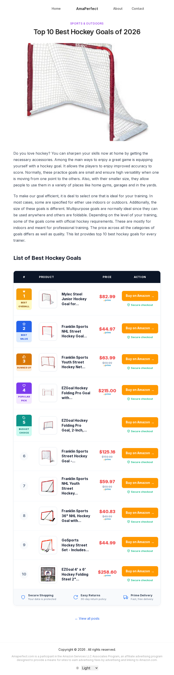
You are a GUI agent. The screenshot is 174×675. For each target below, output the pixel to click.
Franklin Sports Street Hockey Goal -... (75, 456)
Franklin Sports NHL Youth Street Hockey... (75, 486)
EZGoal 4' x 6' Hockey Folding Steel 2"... (75, 574)
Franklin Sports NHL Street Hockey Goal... (75, 331)
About (118, 8)
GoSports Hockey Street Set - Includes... (75, 545)
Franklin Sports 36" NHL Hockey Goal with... (76, 516)
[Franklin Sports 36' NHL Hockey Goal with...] (48, 516)
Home (56, 8)
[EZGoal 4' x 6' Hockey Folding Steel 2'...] (48, 574)
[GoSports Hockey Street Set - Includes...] (48, 545)
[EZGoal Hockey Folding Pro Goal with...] (48, 393)
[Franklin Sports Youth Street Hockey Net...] (48, 362)
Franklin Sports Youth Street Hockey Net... (75, 362)
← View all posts (87, 618)
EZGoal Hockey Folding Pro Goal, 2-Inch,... (75, 425)
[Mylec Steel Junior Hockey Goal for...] (48, 299)
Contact (138, 8)
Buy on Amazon (140, 296)
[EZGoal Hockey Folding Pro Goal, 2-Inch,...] (48, 425)
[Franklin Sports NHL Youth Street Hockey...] (48, 486)
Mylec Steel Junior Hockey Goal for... (74, 299)
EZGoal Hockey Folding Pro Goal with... (76, 393)
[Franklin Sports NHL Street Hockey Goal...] (48, 331)
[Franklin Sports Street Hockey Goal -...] (48, 456)
